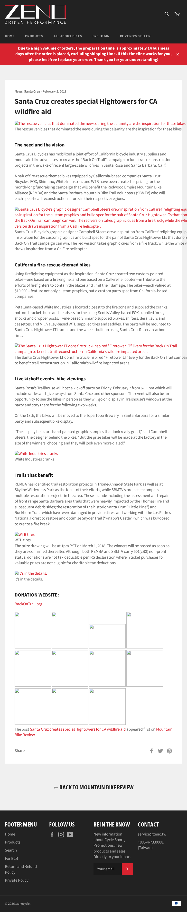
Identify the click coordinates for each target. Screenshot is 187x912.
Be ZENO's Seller (135, 36)
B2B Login (101, 36)
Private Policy (16, 880)
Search (11, 850)
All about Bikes (68, 36)
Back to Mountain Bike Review (96, 787)
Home (10, 36)
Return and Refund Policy (21, 869)
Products (34, 36)
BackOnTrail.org (28, 604)
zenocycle (23, 903)
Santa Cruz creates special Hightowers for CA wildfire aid (78, 729)
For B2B (11, 858)
